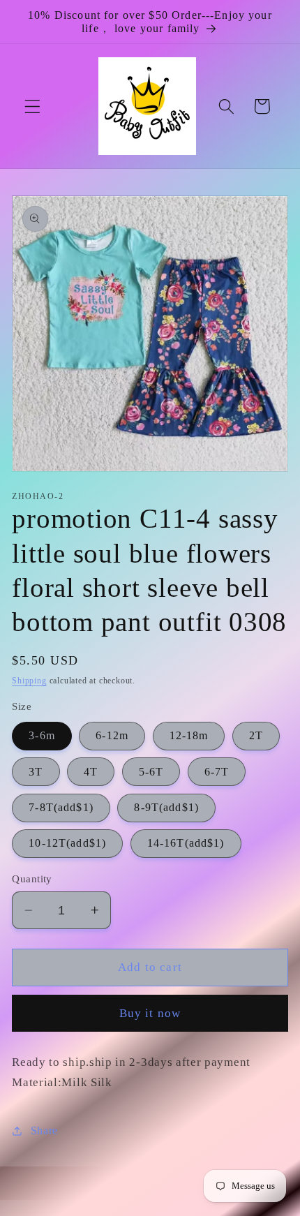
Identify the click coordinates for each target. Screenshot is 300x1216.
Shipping (29, 680)
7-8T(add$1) (61, 807)
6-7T (217, 772)
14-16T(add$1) (186, 843)
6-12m (112, 735)
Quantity (32, 878)
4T (91, 772)
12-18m (189, 735)
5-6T (151, 772)
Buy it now (150, 1013)
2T (256, 735)
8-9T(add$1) (166, 807)
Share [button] (44, 1130)
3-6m (42, 735)
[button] (32, 106)
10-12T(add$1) (67, 843)
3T (36, 772)
